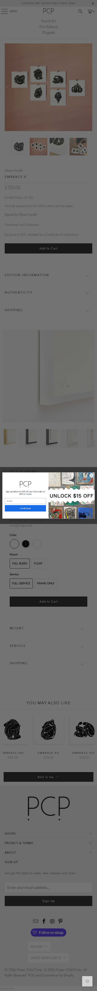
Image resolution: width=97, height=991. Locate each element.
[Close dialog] (92, 475)
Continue (25, 508)
